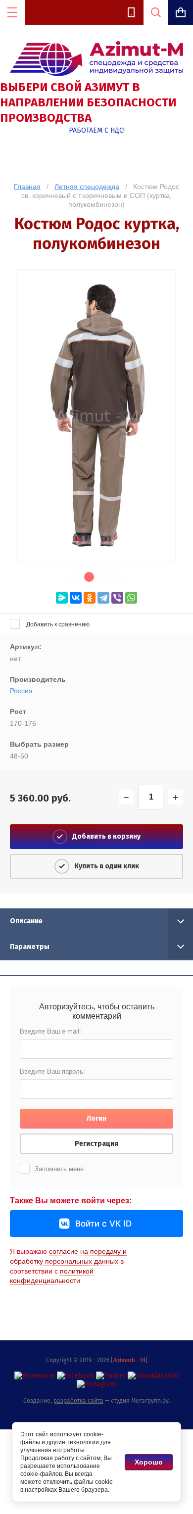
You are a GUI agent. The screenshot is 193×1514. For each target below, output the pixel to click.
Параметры (29, 947)
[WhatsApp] (131, 598)
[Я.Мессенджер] (62, 598)
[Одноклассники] (90, 598)
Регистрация (96, 1143)
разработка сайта (78, 1400)
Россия (21, 691)
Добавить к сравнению (57, 624)
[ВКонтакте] (76, 598)
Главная (27, 186)
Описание (26, 921)
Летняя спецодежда (86, 186)
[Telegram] (103, 598)
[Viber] (117, 598)
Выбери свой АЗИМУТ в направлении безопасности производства (88, 102)
